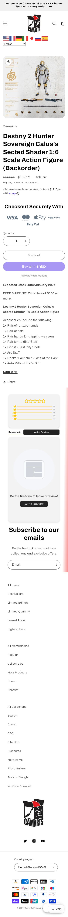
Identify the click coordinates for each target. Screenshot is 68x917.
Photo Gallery (17, 768)
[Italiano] (25, 38)
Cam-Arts (29, 908)
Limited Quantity (19, 611)
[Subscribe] (56, 564)
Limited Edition (18, 602)
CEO (11, 733)
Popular (13, 654)
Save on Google (18, 777)
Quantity (8, 233)
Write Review (41, 432)
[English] (6, 38)
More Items (15, 760)
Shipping (7, 183)
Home (11, 681)
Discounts (14, 751)
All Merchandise (18, 646)
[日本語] (32, 38)
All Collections (17, 706)
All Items (13, 585)
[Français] (12, 38)
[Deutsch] (19, 38)
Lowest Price (16, 620)
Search (12, 715)
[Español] (45, 38)
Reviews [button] (14, 432)
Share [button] (11, 382)
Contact (13, 690)
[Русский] (38, 38)
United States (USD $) (32, 867)
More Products (17, 672)
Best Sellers (15, 594)
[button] (5, 23)
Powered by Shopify (42, 908)
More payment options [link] (34, 276)
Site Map (13, 742)
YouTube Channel (19, 786)
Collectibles (15, 663)
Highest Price (16, 629)
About (12, 724)
